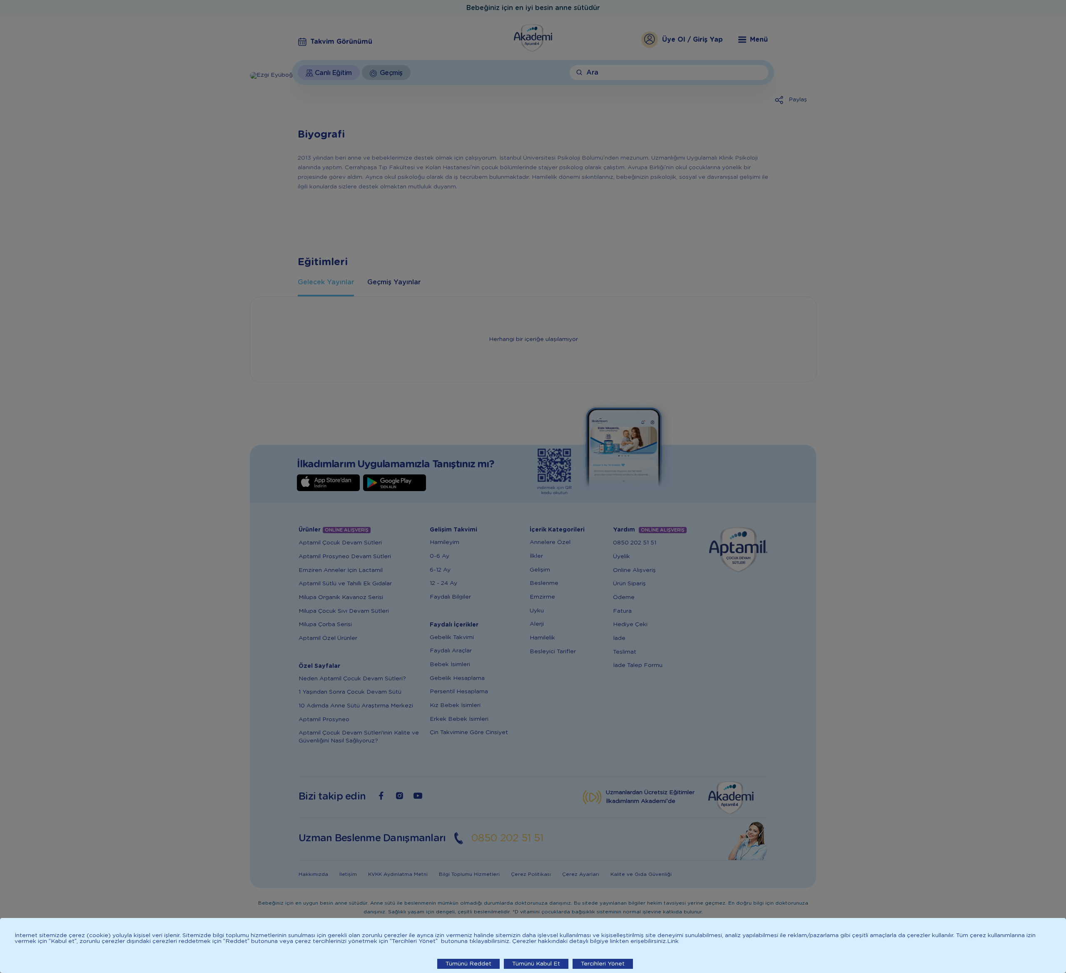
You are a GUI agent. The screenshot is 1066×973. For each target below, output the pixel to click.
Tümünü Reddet (468, 964)
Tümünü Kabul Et (536, 964)
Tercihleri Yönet (603, 964)
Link (673, 941)
